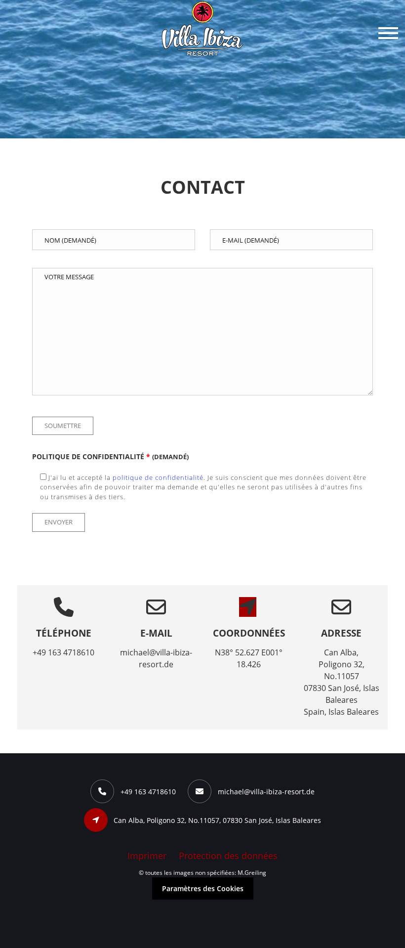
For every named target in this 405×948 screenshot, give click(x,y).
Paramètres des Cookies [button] (202, 888)
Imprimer (146, 856)
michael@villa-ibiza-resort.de (266, 791)
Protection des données (228, 856)
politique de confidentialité (158, 477)
